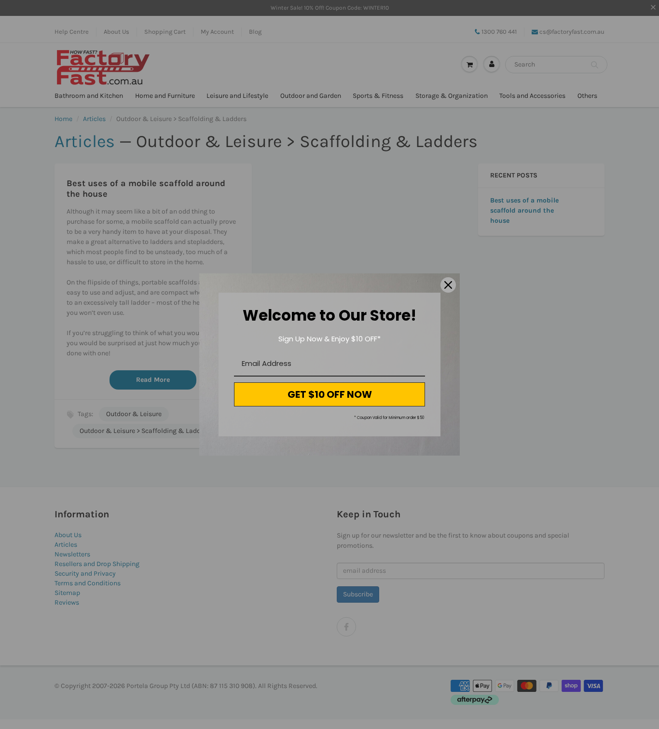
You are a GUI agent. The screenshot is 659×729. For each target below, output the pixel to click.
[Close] (448, 285)
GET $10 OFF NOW (330, 394)
